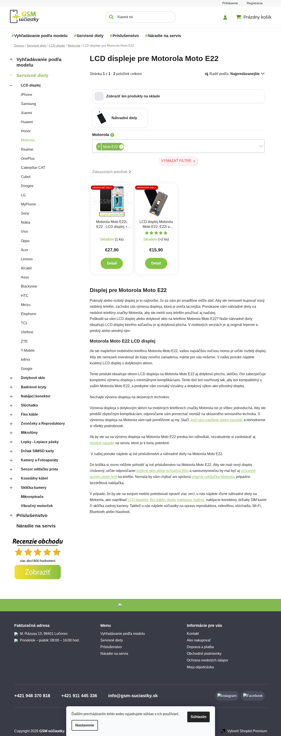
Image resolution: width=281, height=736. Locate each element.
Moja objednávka (200, 667)
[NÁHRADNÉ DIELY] (112, 201)
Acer (24, 250)
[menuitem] (41, 35)
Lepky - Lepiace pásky (40, 442)
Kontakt (193, 633)
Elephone (28, 314)
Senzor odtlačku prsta (39, 469)
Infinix (25, 359)
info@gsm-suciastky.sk (133, 695)
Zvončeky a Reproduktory (43, 423)
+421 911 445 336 (79, 695)
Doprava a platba (200, 647)
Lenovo (27, 259)
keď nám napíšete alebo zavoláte (217, 420)
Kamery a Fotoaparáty (39, 460)
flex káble (157, 500)
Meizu (25, 305)
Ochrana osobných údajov (207, 660)
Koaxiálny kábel (34, 478)
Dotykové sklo (33, 378)
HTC (24, 296)
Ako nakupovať (199, 640)
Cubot (25, 177)
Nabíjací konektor (35, 396)
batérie (198, 500)
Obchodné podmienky (204, 653)
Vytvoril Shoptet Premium (247, 731)
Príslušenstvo (32, 515)
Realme (27, 149)
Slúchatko (29, 405)
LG (23, 195)
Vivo (24, 231)
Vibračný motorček (37, 506)
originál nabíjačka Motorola (213, 477)
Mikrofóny (29, 432)
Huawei (27, 122)
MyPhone (28, 204)
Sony (25, 213)
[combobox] (178, 146)
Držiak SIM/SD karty (37, 451)
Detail (112, 263)
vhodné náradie (102, 443)
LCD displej (30, 85)
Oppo (25, 241)
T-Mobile (28, 350)
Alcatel (26, 268)
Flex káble (29, 414)
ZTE (24, 341)
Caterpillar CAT (33, 168)
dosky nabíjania (179, 500)
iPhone (26, 95)
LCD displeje (138, 500)
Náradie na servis (36, 525)
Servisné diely (32, 75)
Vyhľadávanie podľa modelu (39, 62)
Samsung (28, 104)
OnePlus (28, 158)
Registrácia (255, 3)
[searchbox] (125, 147)
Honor (26, 131)
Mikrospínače (32, 497)
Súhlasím (198, 717)
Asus (25, 277)
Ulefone (27, 332)
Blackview (29, 286)
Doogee (27, 186)
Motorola (28, 140)
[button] (178, 96)
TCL (24, 323)
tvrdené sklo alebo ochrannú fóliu (162, 471)
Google (26, 369)
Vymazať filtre (176, 161)
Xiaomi (26, 113)
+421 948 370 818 (32, 695)
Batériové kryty (33, 387)
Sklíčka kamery (33, 487)
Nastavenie (84, 725)
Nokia (25, 222)
